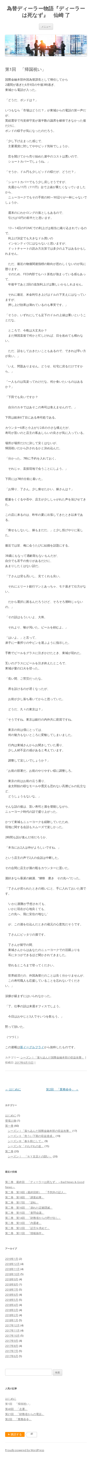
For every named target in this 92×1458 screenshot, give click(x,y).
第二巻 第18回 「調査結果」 (24, 1197)
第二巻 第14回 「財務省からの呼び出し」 (33, 1218)
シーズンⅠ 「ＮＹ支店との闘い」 (30, 1156)
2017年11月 (12, 1330)
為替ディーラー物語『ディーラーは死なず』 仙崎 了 (46, 11)
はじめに (13, 1089)
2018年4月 (11, 1305)
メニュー (46, 26)
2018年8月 (11, 1284)
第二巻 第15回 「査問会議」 (24, 1213)
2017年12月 (12, 1325)
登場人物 (10, 1120)
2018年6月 (11, 1295)
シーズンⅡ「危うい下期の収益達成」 (31, 1136)
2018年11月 (12, 1269)
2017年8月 (11, 1346)
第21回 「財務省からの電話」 (24, 1414)
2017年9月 (11, 1341)
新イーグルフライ (32, 1047)
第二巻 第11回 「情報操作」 (24, 1233)
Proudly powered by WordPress (24, 1450)
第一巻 (9, 1126)
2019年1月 (11, 1259)
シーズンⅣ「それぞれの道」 (26, 1146)
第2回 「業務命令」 (62, 1089)
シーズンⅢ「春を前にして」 (26, 1141)
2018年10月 (12, 1274)
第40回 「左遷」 (16, 1409)
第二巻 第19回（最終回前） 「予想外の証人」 (36, 1192)
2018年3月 (11, 1310)
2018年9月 (11, 1279)
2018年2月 (11, 1315)
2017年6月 (11, 1356)
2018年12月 (12, 1264)
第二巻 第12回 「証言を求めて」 (27, 1228)
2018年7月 (11, 1289)
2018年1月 (11, 1320)
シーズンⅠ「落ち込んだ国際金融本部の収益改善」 (52, 1057)
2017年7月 (11, 1351)
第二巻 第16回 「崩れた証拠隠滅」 (29, 1207)
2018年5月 (11, 1300)
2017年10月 (12, 1335)
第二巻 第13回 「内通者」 (23, 1223)
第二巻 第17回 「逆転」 (22, 1202)
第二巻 (9, 1151)
